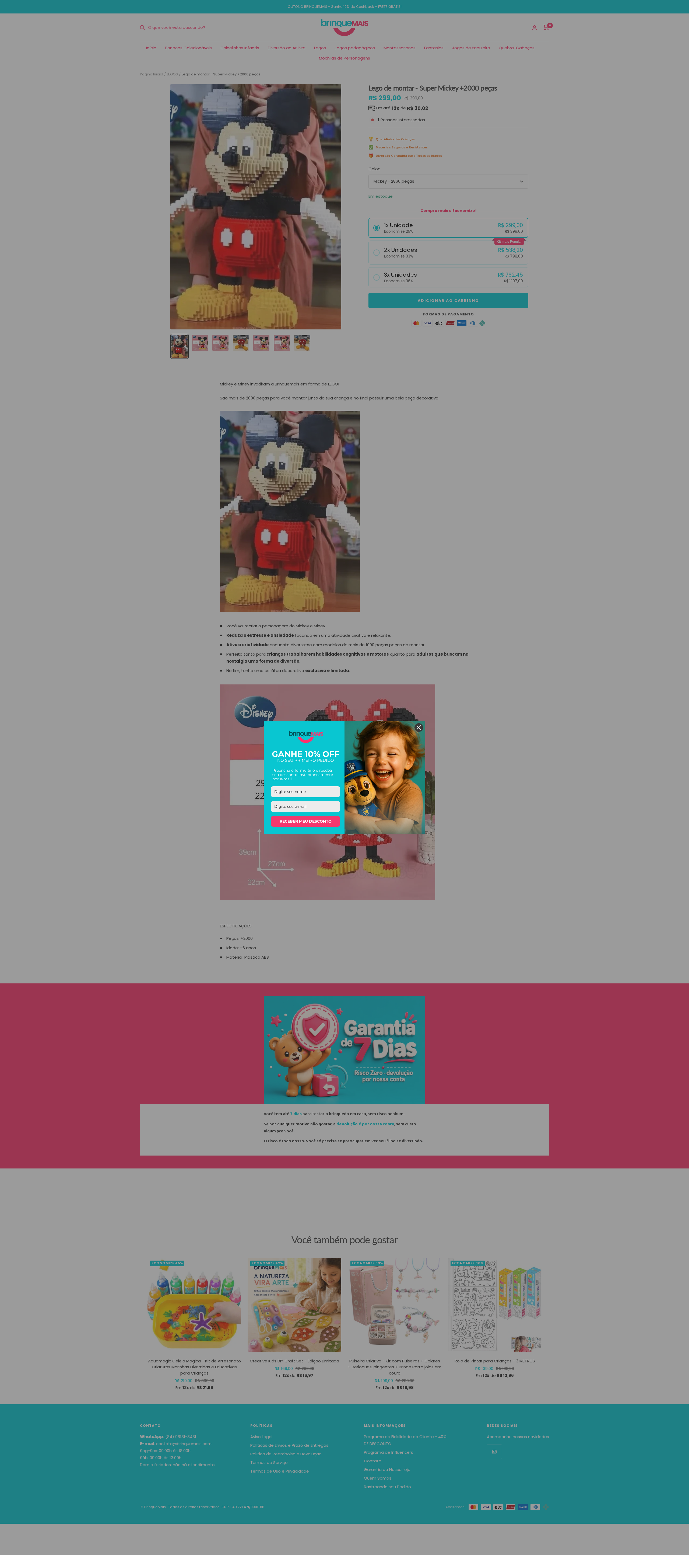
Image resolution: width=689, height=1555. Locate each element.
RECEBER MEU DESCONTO (306, 821)
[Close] (418, 727)
